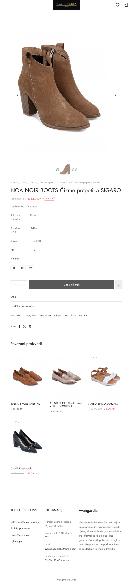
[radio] (14, 267)
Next (115, 95)
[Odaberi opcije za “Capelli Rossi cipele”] (40, 423)
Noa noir (83, 315)
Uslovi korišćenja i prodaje (25, 522)
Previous (17, 95)
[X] (24, 326)
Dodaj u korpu (71, 285)
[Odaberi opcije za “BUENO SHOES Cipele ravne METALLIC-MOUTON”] (79, 359)
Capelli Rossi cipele (21, 468)
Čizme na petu (46, 182)
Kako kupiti (17, 541)
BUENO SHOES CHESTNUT (26, 404)
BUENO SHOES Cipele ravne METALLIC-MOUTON (65, 404)
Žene (24, 182)
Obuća (33, 182)
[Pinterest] (29, 326)
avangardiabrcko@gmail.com (60, 549)
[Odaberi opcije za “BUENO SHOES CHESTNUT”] (40, 359)
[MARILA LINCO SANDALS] (105, 376)
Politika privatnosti (20, 528)
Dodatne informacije (23, 306)
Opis (13, 297)
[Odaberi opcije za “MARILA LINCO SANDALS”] (118, 359)
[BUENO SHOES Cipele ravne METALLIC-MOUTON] (66, 376)
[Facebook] (19, 326)
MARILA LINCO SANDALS (103, 404)
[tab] (66, 296)
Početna (14, 182)
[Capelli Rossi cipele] (28, 441)
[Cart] (126, 5)
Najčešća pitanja (20, 535)
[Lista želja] (118, 5)
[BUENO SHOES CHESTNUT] (28, 376)
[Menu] (7, 5)
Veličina (15, 258)
